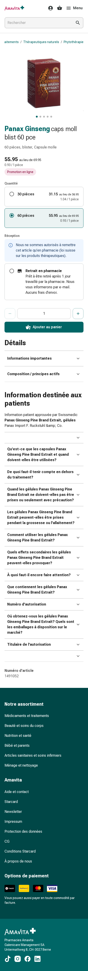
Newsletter (13, 811)
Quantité (11, 183)
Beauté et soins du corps (24, 726)
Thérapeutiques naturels (41, 42)
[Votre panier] (59, 8)
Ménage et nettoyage (21, 765)
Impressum (13, 821)
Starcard (11, 802)
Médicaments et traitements (27, 716)
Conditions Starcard (20, 851)
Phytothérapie (73, 42)
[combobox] (38, 22)
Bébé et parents (17, 745)
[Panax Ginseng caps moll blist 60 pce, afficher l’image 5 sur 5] (51, 117)
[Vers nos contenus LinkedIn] (37, 959)
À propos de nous (18, 861)
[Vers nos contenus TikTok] (8, 959)
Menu (78, 8)
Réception (12, 235)
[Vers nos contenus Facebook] (27, 959)
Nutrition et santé (18, 735)
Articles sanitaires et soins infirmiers (33, 755)
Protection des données (23, 831)
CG (7, 841)
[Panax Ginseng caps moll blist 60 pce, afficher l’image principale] (37, 117)
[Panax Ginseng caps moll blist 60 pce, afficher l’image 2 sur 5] (40, 117)
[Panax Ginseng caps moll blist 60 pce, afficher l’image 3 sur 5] (44, 117)
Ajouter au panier (47, 327)
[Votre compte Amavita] (49, 8)
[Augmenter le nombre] (78, 313)
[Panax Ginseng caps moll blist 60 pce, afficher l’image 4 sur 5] (48, 117)
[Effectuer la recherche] (77, 22)
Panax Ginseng (27, 129)
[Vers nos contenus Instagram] (17, 959)
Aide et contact (17, 792)
